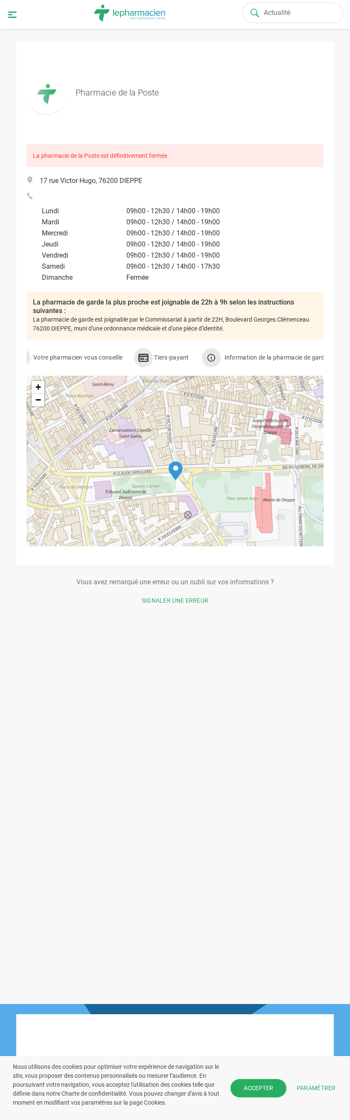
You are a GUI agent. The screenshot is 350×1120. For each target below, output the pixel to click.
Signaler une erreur (175, 600)
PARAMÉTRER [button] (316, 1087)
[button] (176, 471)
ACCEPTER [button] (258, 1088)
